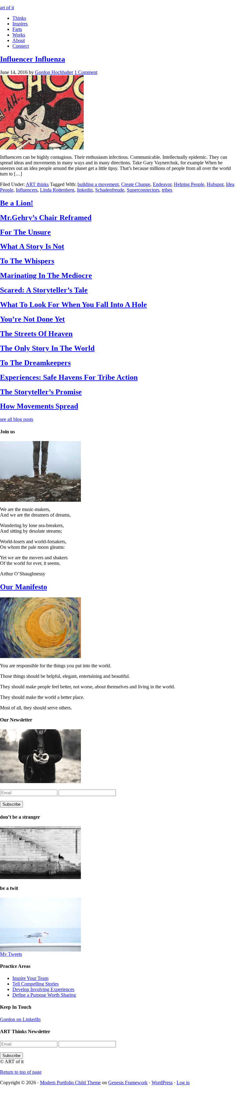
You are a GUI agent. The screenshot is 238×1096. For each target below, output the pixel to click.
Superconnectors (143, 190)
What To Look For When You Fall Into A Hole (73, 305)
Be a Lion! (16, 203)
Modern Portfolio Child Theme (70, 1082)
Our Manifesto (23, 587)
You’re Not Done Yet (32, 319)
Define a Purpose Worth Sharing (44, 995)
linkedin (85, 190)
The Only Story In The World (47, 348)
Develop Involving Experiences (43, 989)
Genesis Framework (128, 1082)
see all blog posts (16, 419)
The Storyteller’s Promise (41, 392)
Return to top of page (21, 1072)
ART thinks (37, 184)
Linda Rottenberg (57, 190)
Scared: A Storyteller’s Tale (44, 290)
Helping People (189, 184)
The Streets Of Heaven (36, 334)
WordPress (162, 1082)
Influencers (26, 190)
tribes (167, 190)
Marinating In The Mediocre (46, 275)
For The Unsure (25, 232)
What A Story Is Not (32, 246)
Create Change (135, 184)
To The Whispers (27, 261)
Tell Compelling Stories (35, 983)
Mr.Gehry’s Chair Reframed (45, 218)
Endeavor (162, 184)
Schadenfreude (109, 190)
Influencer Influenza (32, 59)
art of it (7, 7)
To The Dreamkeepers (35, 363)
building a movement (98, 184)
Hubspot (215, 184)
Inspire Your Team (30, 978)
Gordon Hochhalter (54, 72)
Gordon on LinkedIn (20, 1019)
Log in (183, 1082)
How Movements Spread (39, 406)
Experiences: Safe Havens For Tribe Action (69, 377)
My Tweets (11, 954)
